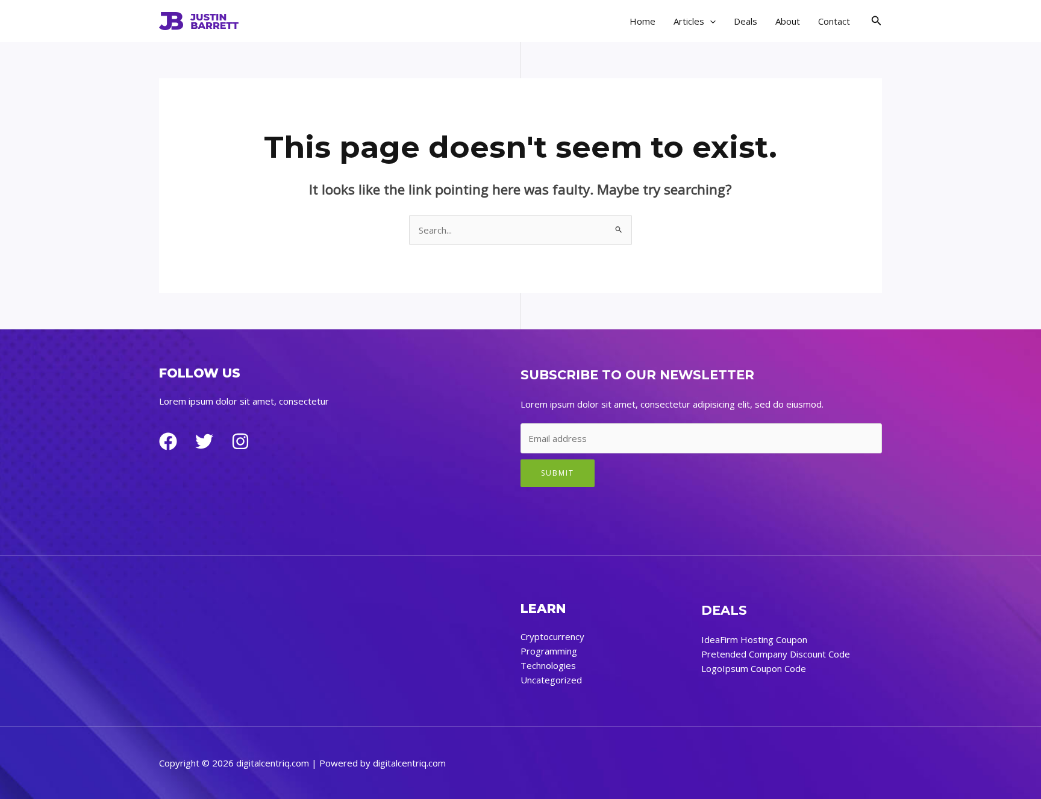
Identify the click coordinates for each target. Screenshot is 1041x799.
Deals (745, 21)
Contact (834, 21)
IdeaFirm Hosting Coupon (754, 639)
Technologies (548, 665)
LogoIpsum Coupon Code (753, 668)
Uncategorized (551, 680)
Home (642, 21)
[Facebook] (168, 441)
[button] (710, 21)
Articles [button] (689, 21)
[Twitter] (204, 441)
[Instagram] (240, 441)
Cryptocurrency (552, 636)
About (787, 21)
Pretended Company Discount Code (775, 654)
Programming (548, 651)
